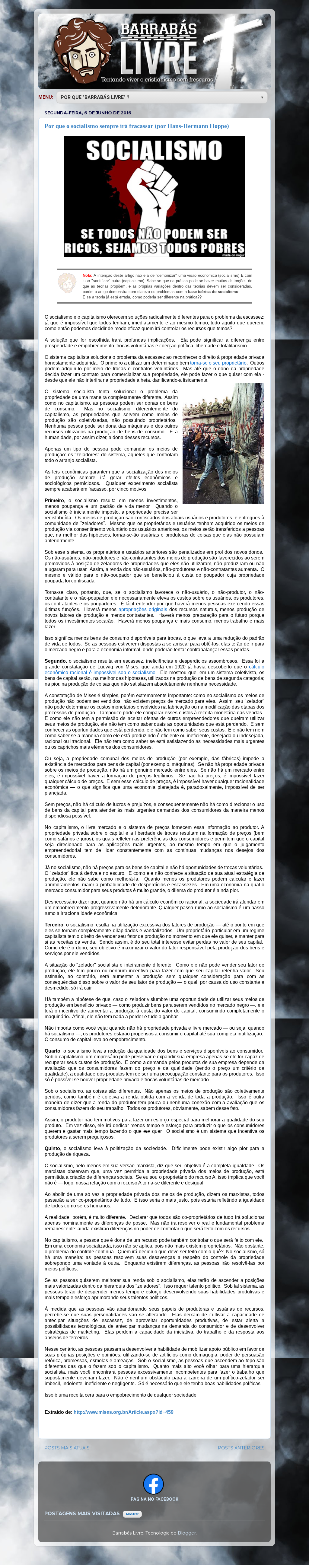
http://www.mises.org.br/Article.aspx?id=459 (124, 1412)
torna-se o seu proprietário (218, 362)
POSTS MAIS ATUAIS (67, 1448)
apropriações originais (143, 609)
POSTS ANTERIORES (241, 1448)
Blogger (187, 1533)
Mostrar (132, 1514)
